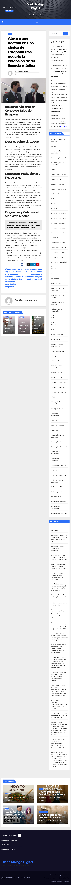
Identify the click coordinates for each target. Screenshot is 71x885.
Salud (10, 33)
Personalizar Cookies (50, 878)
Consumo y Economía (59, 158)
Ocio (52, 330)
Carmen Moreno (22, 72)
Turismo (54, 470)
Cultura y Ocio (56, 179)
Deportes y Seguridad (58, 218)
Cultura (53, 169)
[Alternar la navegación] (37, 22)
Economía (54, 238)
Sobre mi (66, 881)
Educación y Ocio (57, 257)
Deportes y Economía (58, 213)
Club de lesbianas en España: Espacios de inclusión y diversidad (58, 566)
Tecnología (55, 430)
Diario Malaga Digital (17, 862)
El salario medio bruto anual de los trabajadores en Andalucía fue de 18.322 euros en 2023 (59, 743)
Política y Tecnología (58, 382)
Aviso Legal (5, 844)
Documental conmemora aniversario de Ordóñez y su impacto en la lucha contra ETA (59, 704)
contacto (63, 126)
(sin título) (54, 530)
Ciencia (53, 146)
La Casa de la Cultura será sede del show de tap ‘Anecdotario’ (59, 715)
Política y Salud (56, 373)
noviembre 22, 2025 (12, 797)
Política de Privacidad (9, 840)
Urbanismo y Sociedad (59, 501)
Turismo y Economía (58, 475)
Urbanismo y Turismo (59, 513)
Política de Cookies (8, 849)
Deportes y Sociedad (58, 223)
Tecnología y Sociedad (59, 447)
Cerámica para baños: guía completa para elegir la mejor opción (59, 557)
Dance (53, 204)
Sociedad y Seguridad (58, 425)
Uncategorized (56, 497)
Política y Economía (58, 361)
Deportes (54, 208)
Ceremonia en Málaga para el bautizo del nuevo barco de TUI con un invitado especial (59, 676)
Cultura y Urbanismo (58, 199)
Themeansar (5, 878)
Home (52, 875)
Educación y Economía (59, 252)
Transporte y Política (58, 465)
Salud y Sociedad (57, 409)
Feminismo (55, 274)
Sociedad (54, 420)
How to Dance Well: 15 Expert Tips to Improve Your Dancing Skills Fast (52, 794)
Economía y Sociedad (58, 247)
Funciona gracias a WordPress (10, 877)
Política (53, 356)
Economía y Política (58, 242)
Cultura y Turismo (57, 194)
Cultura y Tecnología (58, 189)
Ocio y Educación (57, 334)
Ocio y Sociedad (56, 339)
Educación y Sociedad (59, 262)
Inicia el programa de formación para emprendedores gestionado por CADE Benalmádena (58, 649)
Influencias (55, 279)
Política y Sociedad (57, 377)
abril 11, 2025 (44, 820)
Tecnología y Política (58, 442)
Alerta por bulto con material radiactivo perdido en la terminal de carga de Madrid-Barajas (33, 274)
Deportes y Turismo (58, 228)
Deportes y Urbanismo (59, 233)
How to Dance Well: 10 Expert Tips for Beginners (59, 548)
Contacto (66, 875)
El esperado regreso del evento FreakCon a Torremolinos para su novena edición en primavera (59, 614)
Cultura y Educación (58, 174)
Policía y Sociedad (57, 351)
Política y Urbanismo (58, 392)
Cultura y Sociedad (58, 184)
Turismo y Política (57, 487)
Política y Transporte (58, 387)
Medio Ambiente (56, 283)
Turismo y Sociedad (58, 492)
